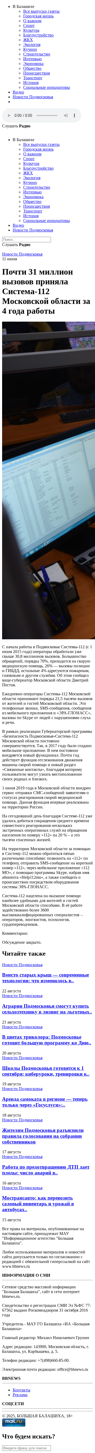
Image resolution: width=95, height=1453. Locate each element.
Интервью (32, 59)
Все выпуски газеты (41, 11)
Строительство (36, 54)
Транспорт (32, 78)
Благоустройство (38, 35)
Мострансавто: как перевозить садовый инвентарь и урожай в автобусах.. (38, 1203)
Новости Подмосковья (33, 97)
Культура (31, 30)
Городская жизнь (38, 16)
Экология (31, 44)
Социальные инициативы (46, 87)
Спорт (29, 25)
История (31, 82)
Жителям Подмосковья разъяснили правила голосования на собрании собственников (43, 1136)
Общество (32, 68)
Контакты (21, 1390)
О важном (32, 20)
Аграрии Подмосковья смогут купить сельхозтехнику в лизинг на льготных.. (47, 1009)
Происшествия (36, 73)
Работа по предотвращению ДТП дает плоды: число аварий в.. (45, 1170)
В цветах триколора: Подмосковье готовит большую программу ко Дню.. (46, 1039)
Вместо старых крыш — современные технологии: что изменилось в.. (45, 977)
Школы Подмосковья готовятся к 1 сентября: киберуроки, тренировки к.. (45, 1071)
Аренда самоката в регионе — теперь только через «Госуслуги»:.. (45, 1102)
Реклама (20, 1394)
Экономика (33, 63)
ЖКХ (28, 40)
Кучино (30, 49)
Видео (18, 92)
